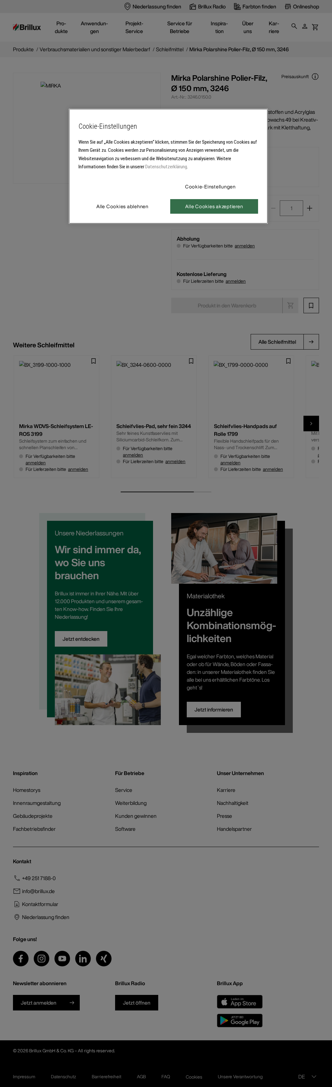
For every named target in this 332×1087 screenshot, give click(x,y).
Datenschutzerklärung (166, 167)
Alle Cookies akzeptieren (214, 206)
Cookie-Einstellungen (210, 186)
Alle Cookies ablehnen (122, 206)
